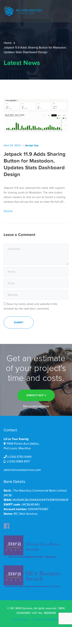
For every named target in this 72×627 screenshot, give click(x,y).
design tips (32, 145)
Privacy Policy (20, 619)
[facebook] (6, 525)
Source (8, 211)
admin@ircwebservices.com (22, 470)
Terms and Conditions (46, 619)
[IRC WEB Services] (23, 10)
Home (8, 43)
